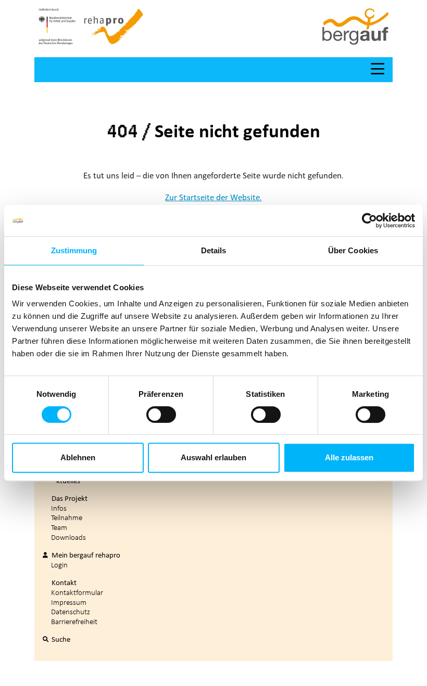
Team (59, 527)
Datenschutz (70, 611)
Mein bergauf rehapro (85, 555)
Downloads (68, 537)
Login (59, 564)
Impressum (68, 602)
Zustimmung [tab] (74, 250)
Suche (60, 639)
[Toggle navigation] (377, 69)
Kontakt (63, 582)
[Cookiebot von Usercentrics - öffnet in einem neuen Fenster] (369, 220)
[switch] (161, 414)
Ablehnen (77, 457)
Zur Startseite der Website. (213, 197)
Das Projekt (68, 498)
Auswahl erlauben (213, 457)
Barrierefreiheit (74, 621)
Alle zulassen (349, 457)
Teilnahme (66, 517)
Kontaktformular (77, 592)
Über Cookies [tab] (353, 250)
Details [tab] (214, 250)
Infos (59, 507)
